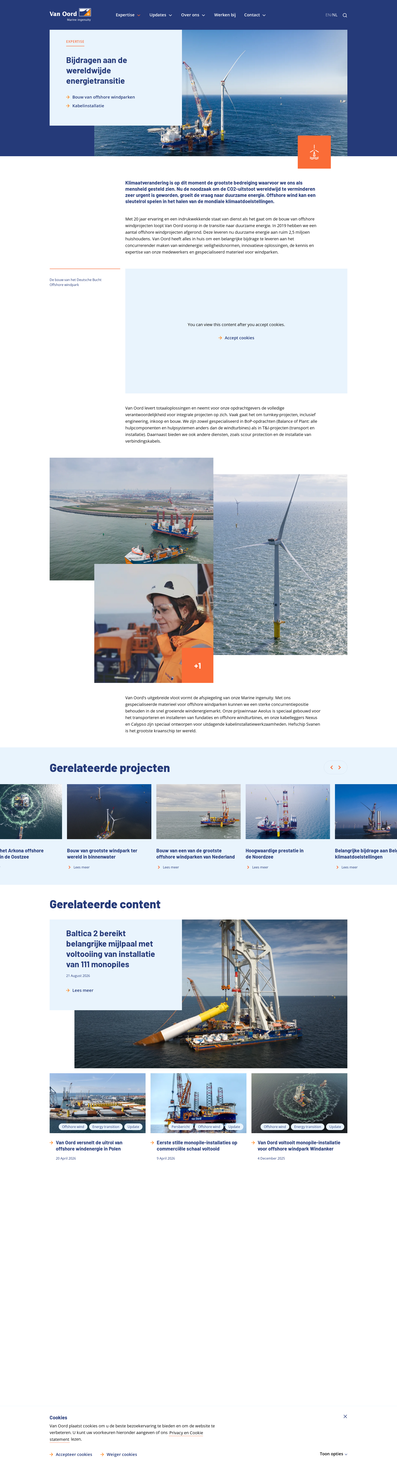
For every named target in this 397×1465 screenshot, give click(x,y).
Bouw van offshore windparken (103, 97)
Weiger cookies (122, 1454)
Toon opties (331, 1453)
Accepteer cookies (74, 1454)
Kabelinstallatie (88, 105)
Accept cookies (239, 337)
